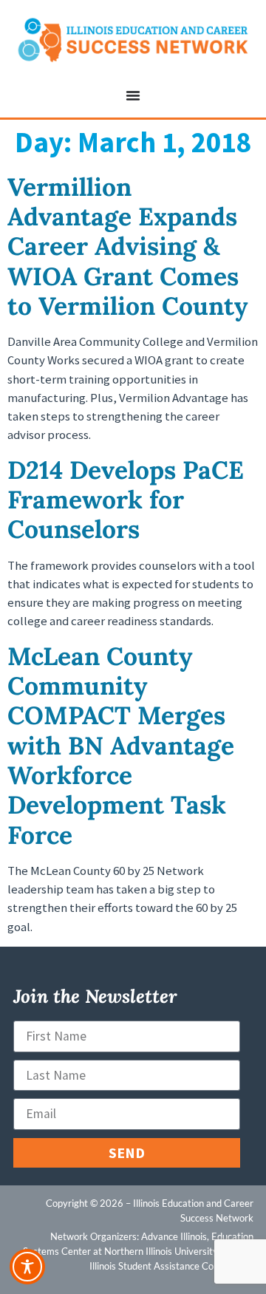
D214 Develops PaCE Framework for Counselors (125, 499)
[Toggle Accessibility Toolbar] (27, 1266)
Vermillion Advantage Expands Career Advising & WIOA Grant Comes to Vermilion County (127, 246)
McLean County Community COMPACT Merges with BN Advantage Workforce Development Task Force (120, 745)
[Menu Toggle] (133, 95)
